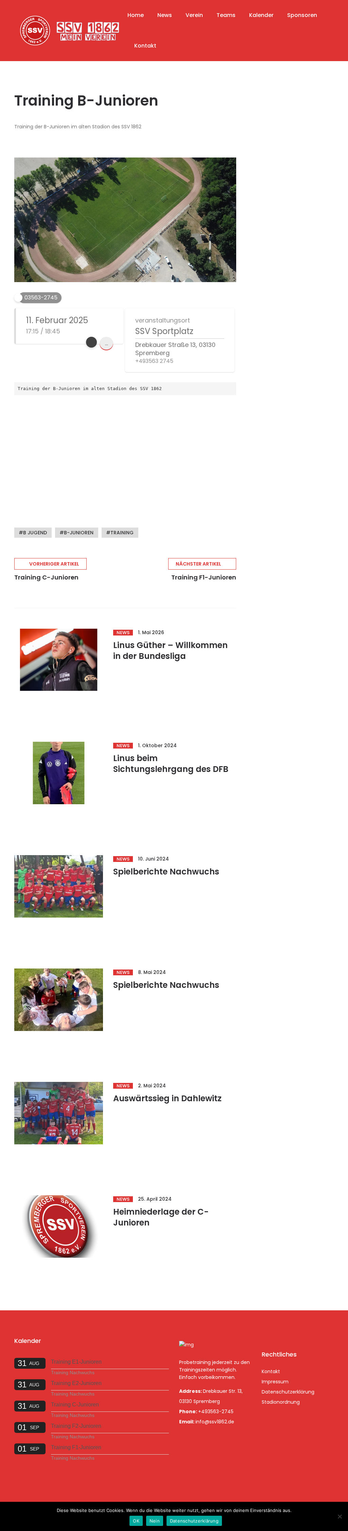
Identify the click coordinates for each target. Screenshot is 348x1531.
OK (136, 1521)
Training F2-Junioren (76, 1426)
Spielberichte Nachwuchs (166, 871)
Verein (194, 15)
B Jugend (35, 532)
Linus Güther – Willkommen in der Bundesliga (170, 651)
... (106, 343)
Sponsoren (302, 15)
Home (135, 15)
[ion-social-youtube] (304, 1331)
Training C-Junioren (75, 1404)
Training (122, 532)
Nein (155, 1521)
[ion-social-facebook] (268, 1331)
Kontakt (145, 46)
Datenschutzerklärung (288, 1391)
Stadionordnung (281, 1402)
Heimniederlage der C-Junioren (161, 1217)
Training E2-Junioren (76, 1383)
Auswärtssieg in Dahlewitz (167, 1098)
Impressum (275, 1381)
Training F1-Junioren (76, 1447)
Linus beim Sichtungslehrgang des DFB (170, 764)
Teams (226, 15)
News (164, 15)
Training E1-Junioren (76, 1362)
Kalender (261, 15)
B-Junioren (78, 532)
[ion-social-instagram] (286, 1331)
